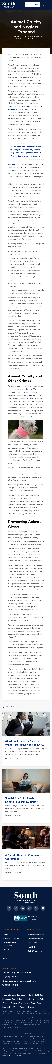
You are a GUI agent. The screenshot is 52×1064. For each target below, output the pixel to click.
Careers (6, 949)
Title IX (5, 1003)
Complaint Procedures (19, 1003)
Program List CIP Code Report (13, 1007)
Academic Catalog (35, 938)
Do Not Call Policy (36, 995)
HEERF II (31, 947)
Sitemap (31, 1007)
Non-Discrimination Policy (34, 999)
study (29, 395)
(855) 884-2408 (12, 976)
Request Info (32, 5)
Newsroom (7, 954)
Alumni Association (11, 938)
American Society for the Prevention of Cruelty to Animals (26, 106)
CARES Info (32, 943)
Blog (5, 958)
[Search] (43, 5)
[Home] (8, 5)
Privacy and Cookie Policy (12, 999)
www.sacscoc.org (15, 1056)
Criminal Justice (14, 164)
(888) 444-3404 (12, 985)
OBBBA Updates (34, 951)
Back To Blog (11, 707)
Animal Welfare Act (16, 74)
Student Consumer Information (14, 995)
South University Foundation (9, 944)
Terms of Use (36, 1003)
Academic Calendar (35, 934)
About (5, 934)
